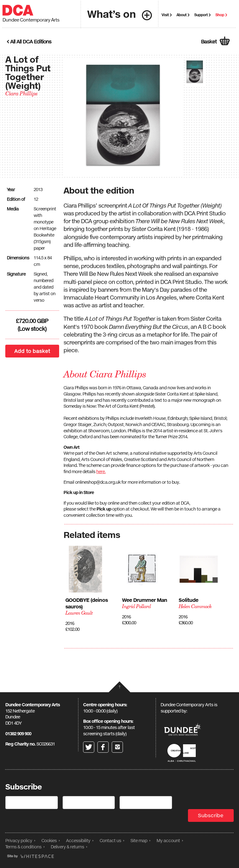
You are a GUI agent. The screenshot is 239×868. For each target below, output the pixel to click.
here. (100, 471)
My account (168, 840)
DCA (17, 10)
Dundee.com (183, 730)
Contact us (110, 840)
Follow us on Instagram (117, 747)
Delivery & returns (67, 846)
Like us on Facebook (103, 747)
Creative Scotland (183, 752)
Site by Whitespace (30, 856)
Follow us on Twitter (88, 747)
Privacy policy (18, 840)
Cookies (49, 840)
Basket (209, 41)
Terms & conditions (23, 846)
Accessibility (78, 840)
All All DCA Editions (30, 41)
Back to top (119, 686)
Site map (138, 840)
